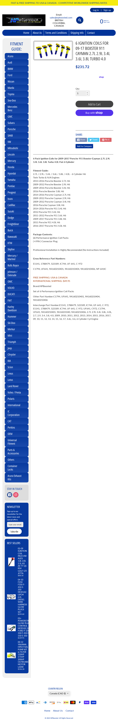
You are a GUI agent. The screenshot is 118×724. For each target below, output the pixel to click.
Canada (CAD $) (58, 693)
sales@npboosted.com (61, 17)
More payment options (94, 120)
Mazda (11, 88)
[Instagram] (15, 494)
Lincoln (11, 154)
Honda (11, 167)
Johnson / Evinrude (12, 273)
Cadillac (11, 205)
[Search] (79, 20)
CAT (9, 421)
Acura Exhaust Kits (14, 477)
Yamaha (11, 180)
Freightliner (13, 224)
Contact (91, 33)
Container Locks (12, 467)
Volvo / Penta (14, 392)
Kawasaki (12, 237)
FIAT (10, 300)
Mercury (12, 161)
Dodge (11, 218)
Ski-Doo (11, 323)
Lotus (10, 380)
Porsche (12, 129)
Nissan (11, 81)
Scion (10, 367)
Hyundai (12, 173)
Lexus (10, 373)
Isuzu (10, 199)
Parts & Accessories (13, 451)
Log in (96, 10)
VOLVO (11, 288)
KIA (9, 361)
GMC (10, 116)
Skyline (11, 249)
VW (9, 142)
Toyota (11, 94)
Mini (10, 335)
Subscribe (14, 531)
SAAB (10, 135)
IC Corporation (14, 413)
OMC (10, 281)
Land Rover (13, 386)
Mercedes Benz (12, 108)
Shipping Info (77, 33)
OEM (10, 434)
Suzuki (11, 211)
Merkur (11, 329)
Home (26, 33)
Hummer (12, 316)
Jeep (10, 348)
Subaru (11, 123)
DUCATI (11, 294)
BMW (10, 69)
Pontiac (11, 186)
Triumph (12, 342)
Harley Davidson (12, 308)
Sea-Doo (12, 100)
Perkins (11, 427)
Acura (10, 56)
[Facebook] (9, 494)
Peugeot (12, 192)
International (14, 405)
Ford (10, 75)
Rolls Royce (13, 265)
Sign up (107, 10)
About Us (37, 33)
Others (11, 460)
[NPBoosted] (23, 20)
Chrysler (12, 354)
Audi (10, 62)
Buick (10, 230)
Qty (77, 88)
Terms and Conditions (56, 33)
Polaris (11, 399)
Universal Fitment (12, 441)
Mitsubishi (13, 148)
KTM (10, 243)
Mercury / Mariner (12, 257)
